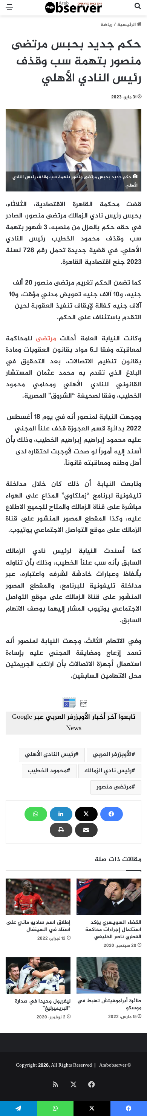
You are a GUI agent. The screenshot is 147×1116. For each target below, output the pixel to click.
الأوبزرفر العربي (112, 755)
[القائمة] (9, 10)
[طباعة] (61, 830)
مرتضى (46, 338)
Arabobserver (112, 1065)
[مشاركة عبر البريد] (86, 830)
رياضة (106, 25)
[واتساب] (35, 814)
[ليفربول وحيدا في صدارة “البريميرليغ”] (38, 975)
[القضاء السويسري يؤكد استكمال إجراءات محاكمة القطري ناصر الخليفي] (109, 897)
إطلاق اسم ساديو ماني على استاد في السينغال (38, 926)
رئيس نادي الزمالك (108, 771)
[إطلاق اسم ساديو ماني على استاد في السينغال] (38, 897)
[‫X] (86, 814)
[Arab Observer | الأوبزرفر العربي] (73, 7)
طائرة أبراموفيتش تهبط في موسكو (109, 1004)
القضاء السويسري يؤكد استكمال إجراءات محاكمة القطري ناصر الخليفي (113, 929)
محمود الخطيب (47, 771)
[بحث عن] (137, 10)
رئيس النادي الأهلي (50, 755)
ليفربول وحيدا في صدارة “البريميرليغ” (42, 1005)
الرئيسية (127, 25)
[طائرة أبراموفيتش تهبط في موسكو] (109, 975)
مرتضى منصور (114, 787)
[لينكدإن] (61, 814)
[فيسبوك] (111, 814)
